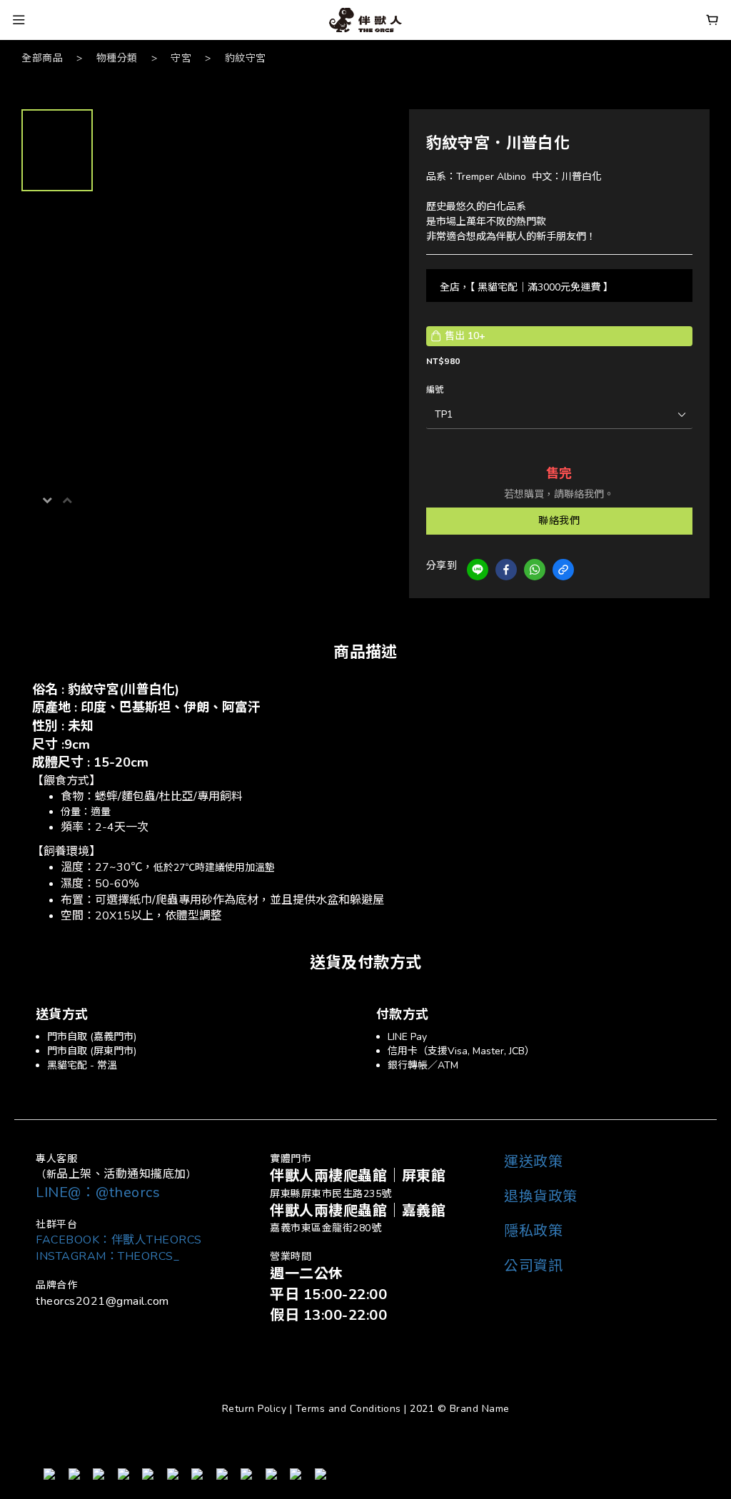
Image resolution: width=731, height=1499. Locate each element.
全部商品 (42, 58)
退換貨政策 (541, 1196)
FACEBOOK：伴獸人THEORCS (119, 1240)
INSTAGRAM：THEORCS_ (107, 1256)
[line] (477, 569)
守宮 (181, 58)
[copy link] (563, 569)
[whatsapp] (534, 569)
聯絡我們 (559, 521)
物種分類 (117, 58)
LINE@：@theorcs (98, 1192)
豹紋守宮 (245, 58)
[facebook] (506, 569)
